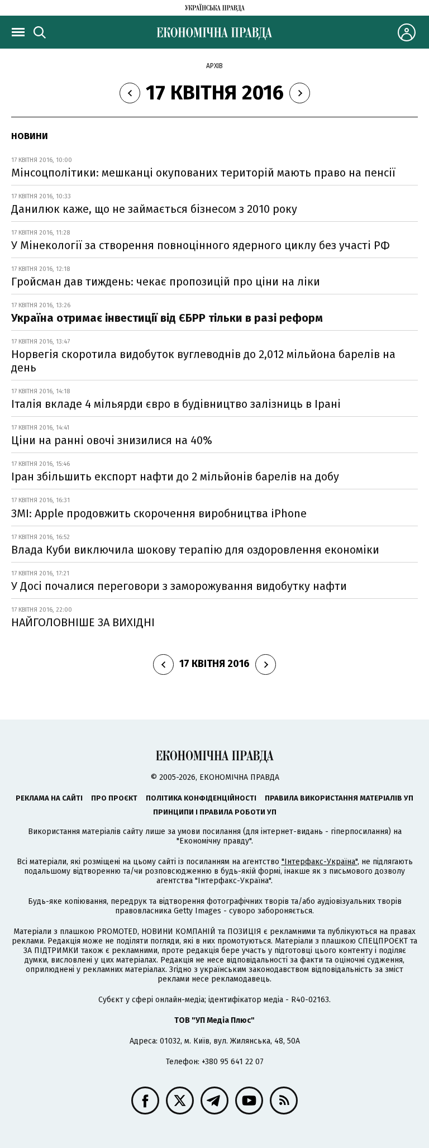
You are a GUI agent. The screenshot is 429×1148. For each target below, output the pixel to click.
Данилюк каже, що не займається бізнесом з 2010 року (154, 209)
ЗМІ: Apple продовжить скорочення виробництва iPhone (159, 513)
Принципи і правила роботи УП (215, 812)
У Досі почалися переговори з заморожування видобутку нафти (179, 586)
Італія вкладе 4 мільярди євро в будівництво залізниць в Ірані (176, 404)
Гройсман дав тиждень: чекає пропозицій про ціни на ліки (165, 281)
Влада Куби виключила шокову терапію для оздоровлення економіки (195, 549)
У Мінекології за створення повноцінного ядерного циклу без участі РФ (200, 245)
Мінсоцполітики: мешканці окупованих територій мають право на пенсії (203, 172)
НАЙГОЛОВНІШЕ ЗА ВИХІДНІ (83, 622)
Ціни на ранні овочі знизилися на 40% (111, 440)
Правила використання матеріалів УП (339, 798)
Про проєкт (114, 798)
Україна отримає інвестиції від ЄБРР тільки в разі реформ (167, 318)
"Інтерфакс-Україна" (320, 861)
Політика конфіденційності (201, 798)
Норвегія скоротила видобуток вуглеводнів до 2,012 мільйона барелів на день (203, 360)
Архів (214, 66)
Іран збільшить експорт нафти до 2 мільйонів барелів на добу (175, 476)
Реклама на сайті (49, 798)
